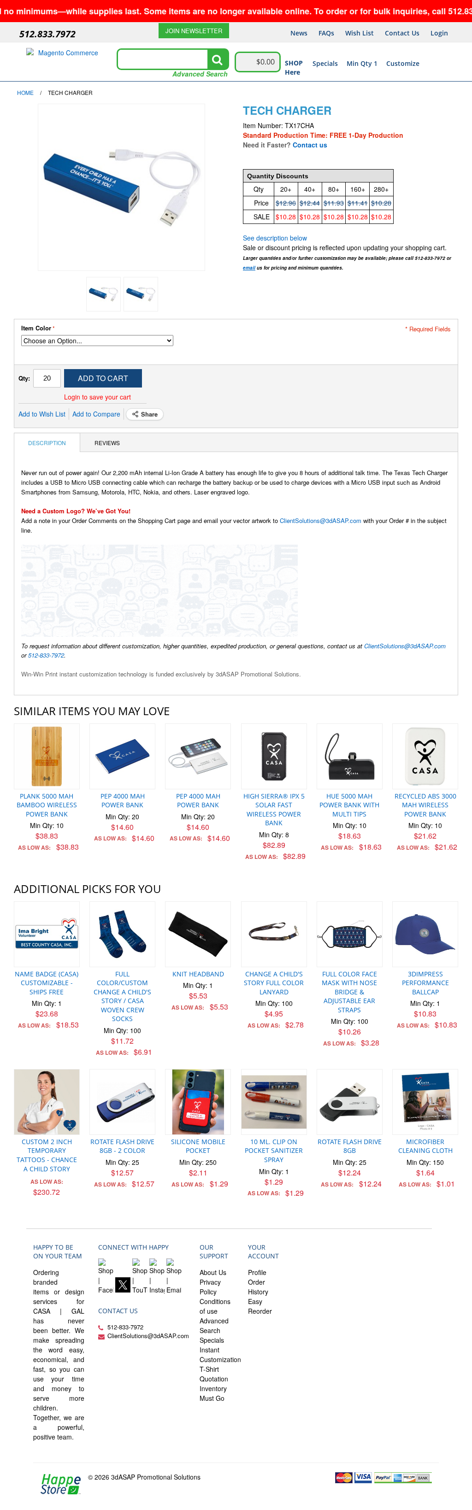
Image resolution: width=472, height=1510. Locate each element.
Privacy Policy (210, 1286)
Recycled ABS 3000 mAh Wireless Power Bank (425, 805)
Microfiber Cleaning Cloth (425, 1146)
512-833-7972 (46, 655)
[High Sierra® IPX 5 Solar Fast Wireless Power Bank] (274, 756)
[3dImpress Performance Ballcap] (425, 934)
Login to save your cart (97, 396)
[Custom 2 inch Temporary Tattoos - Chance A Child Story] (47, 1102)
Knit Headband (198, 973)
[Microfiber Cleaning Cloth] (425, 1102)
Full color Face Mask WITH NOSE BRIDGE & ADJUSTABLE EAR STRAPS (349, 991)
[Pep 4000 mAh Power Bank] (122, 756)
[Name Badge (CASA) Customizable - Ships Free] (47, 934)
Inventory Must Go (213, 1393)
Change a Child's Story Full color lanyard (274, 982)
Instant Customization (220, 1354)
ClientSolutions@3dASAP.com (320, 520)
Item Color (36, 328)
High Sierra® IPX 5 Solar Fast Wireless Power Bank (274, 810)
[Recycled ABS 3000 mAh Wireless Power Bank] (425, 756)
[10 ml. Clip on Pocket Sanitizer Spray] (274, 1102)
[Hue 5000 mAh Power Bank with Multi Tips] (350, 756)
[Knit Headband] (198, 934)
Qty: (24, 378)
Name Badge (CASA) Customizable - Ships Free (46, 982)
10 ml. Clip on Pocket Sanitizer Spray (274, 1150)
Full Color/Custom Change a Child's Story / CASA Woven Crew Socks (122, 996)
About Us (213, 1272)
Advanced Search (200, 73)
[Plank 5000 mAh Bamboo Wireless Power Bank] (47, 756)
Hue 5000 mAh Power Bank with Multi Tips (349, 805)
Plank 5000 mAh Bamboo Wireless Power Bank (47, 805)
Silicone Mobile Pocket (198, 1146)
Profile (257, 1272)
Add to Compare (96, 413)
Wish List (359, 33)
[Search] (217, 59)
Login (439, 33)
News (298, 33)
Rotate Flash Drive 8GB (350, 1146)
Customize (402, 63)
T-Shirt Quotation (214, 1373)
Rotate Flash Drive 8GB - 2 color (122, 1146)
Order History (258, 1286)
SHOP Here (294, 67)
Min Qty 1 (362, 63)
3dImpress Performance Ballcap (425, 982)
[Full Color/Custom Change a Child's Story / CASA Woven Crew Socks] (122, 934)
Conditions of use (215, 1306)
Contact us (310, 144)
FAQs (326, 33)
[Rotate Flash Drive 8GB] (350, 1102)
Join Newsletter (193, 30)
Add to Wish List (41, 413)
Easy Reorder (260, 1306)
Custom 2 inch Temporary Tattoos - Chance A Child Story (47, 1155)
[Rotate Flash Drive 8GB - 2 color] (122, 1102)
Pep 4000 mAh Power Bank (122, 801)
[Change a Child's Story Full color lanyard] (274, 934)
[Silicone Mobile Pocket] (198, 1102)
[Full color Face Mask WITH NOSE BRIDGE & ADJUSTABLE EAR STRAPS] (350, 934)
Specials (325, 63)
